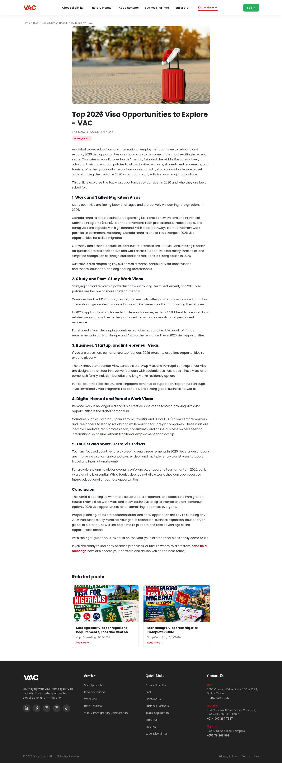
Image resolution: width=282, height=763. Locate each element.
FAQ (148, 692)
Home (26, 23)
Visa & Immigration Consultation (106, 713)
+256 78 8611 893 (218, 735)
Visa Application (94, 685)
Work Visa (90, 699)
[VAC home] (29, 8)
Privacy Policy (228, 756)
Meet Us (151, 727)
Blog (36, 23)
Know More (206, 7)
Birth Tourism (93, 706)
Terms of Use (250, 756)
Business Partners (157, 8)
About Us (151, 720)
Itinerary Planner (101, 8)
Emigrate (182, 8)
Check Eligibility (72, 8)
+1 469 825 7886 (218, 698)
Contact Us (153, 699)
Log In (251, 8)
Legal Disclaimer (156, 734)
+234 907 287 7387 (220, 719)
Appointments (129, 8)
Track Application (157, 713)
